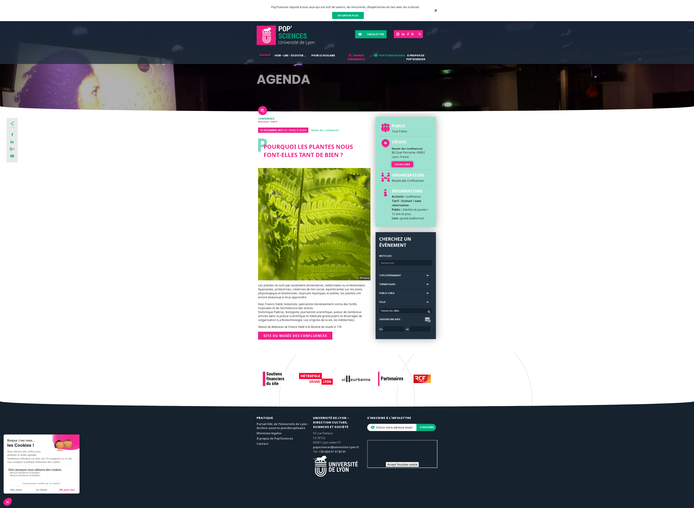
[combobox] (405, 310)
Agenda (265, 55)
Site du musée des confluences (295, 335)
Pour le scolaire (323, 55)
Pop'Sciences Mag (392, 55)
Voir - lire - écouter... (290, 55)
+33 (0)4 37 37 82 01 (332, 452)
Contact (262, 444)
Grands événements (356, 57)
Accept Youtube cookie (402, 464)
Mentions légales (269, 433)
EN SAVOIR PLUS (348, 15)
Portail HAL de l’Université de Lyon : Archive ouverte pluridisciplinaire (282, 426)
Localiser (402, 164)
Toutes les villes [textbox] (390, 310)
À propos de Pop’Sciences (415, 57)
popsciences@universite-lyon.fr (336, 447)
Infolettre (375, 34)
